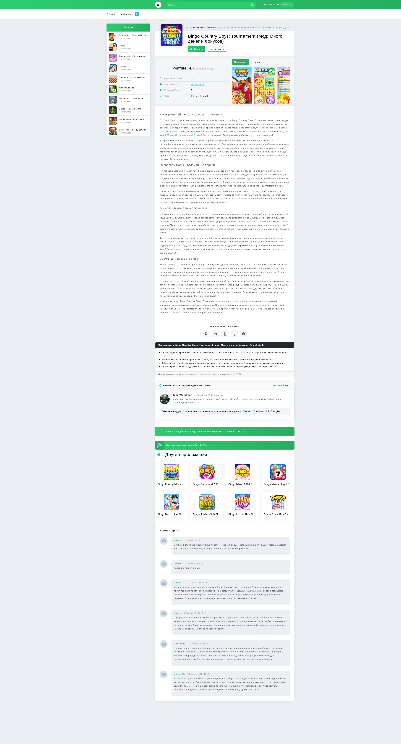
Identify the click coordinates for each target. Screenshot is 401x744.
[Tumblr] (234, 333)
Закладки (219, 49)
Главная (111, 14)
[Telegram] (206, 333)
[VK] (215, 333)
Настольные (197, 84)
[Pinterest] (243, 333)
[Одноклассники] (224, 333)
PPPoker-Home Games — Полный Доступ (187, 135)
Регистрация (269, 5)
